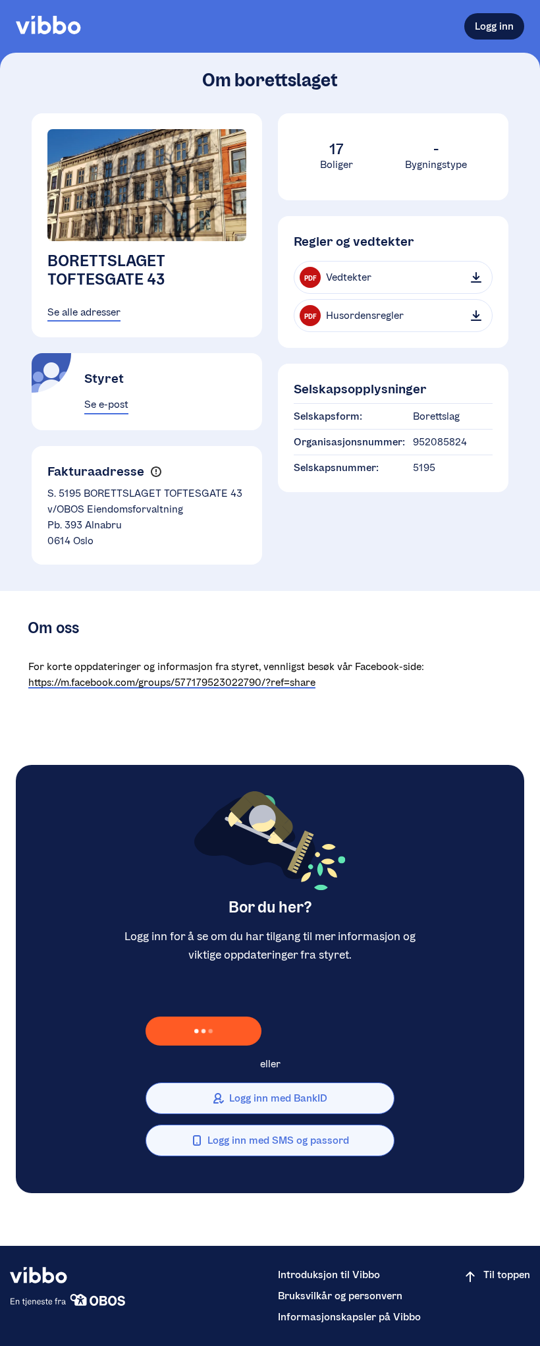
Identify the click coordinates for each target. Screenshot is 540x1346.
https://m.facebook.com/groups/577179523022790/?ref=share (171, 682)
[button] (155, 471)
